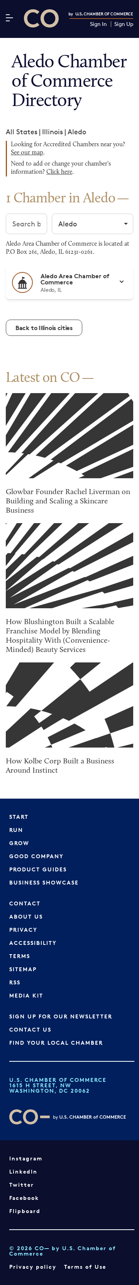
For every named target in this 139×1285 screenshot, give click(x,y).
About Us (26, 916)
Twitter (21, 1184)
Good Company (36, 856)
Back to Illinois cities (44, 328)
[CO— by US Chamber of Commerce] (41, 18)
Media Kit (26, 995)
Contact (25, 903)
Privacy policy (32, 1266)
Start (19, 816)
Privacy (23, 929)
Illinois (52, 131)
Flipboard (25, 1211)
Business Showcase (44, 882)
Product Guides (38, 869)
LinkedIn (23, 1171)
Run (16, 829)
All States (21, 131)
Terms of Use (85, 1266)
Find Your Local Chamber (56, 1042)
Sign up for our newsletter (60, 1016)
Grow (19, 843)
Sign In (98, 24)
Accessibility (33, 942)
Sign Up (123, 24)
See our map (27, 153)
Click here (59, 172)
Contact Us (30, 1029)
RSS (14, 982)
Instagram (25, 1158)
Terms (19, 956)
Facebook (24, 1197)
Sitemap (23, 969)
